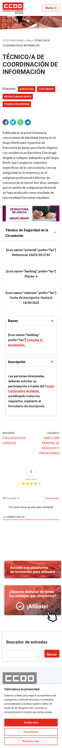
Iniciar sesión (51, 498)
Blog (29, 40)
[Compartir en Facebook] (6, 122)
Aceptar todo (31, 722)
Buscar (52, 654)
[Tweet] (13, 122)
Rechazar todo (31, 741)
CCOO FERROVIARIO (14, 40)
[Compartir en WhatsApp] (20, 122)
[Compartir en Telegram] (28, 122)
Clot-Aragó (46, 89)
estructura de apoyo (17, 96)
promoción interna (16, 104)
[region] (31, 716)
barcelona (27, 89)
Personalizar (31, 731)
